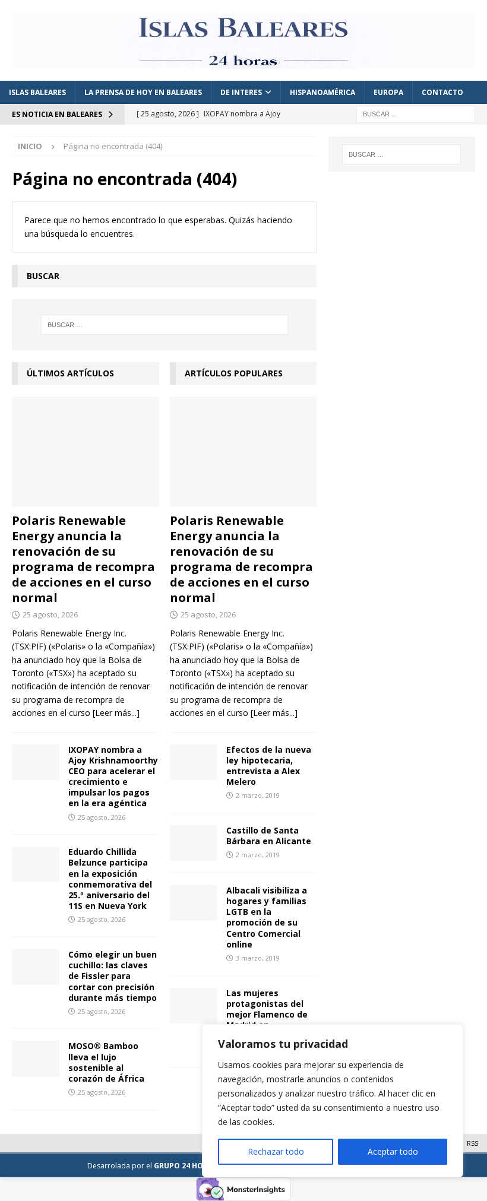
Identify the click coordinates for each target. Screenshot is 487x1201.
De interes (241, 92)
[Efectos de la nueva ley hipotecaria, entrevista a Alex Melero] (193, 762)
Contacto (442, 92)
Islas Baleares (37, 92)
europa (388, 92)
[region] (332, 1100)
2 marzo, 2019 (258, 795)
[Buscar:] (415, 113)
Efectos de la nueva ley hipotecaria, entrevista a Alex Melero (268, 766)
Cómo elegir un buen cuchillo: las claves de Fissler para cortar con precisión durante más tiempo (112, 976)
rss (472, 1143)
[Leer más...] (116, 712)
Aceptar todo (393, 1151)
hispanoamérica (322, 92)
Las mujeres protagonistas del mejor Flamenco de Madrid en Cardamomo (267, 1014)
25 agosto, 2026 (50, 614)
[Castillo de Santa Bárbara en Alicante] (193, 843)
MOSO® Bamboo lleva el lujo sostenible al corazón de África (106, 1062)
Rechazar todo (276, 1151)
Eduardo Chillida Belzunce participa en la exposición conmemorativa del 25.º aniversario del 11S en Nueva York (110, 878)
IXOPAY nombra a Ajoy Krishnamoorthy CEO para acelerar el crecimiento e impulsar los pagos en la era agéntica (113, 776)
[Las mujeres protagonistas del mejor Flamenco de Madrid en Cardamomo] (193, 1005)
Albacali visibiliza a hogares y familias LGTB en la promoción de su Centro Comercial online (266, 917)
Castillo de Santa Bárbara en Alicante (268, 836)
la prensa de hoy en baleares (143, 92)
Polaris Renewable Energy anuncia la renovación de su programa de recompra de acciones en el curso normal (83, 559)
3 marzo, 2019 (258, 957)
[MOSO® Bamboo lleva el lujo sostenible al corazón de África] (35, 1058)
